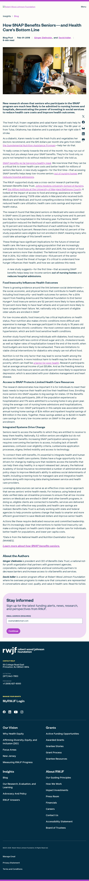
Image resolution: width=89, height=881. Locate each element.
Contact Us (52, 815)
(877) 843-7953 (10, 676)
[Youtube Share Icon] (16, 712)
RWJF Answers (11, 800)
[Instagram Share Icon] (21, 712)
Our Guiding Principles (58, 777)
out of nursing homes (65, 173)
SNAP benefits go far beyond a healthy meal (27, 163)
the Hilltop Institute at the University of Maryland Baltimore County (44, 189)
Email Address (18, 616)
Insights (8, 771)
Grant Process (54, 752)
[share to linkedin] (83, 134)
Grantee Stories (55, 746)
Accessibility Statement (59, 821)
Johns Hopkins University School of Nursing (59, 185)
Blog (5, 777)
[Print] (83, 139)
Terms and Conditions (12, 869)
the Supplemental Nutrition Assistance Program (29, 145)
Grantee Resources (56, 758)
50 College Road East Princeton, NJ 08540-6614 (16, 666)
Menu (83, 7)
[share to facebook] (83, 122)
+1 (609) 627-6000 (12, 683)
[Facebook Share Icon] (4, 712)
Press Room (52, 796)
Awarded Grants (55, 740)
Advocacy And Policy (15, 793)
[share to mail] (83, 128)
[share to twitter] (83, 116)
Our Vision (10, 727)
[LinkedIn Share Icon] (9, 712)
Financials (51, 802)
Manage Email (9, 856)
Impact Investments (57, 790)
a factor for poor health (46, 363)
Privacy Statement (11, 862)
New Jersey (9, 756)
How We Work (54, 784)
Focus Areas (9, 749)
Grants (51, 727)
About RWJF (55, 771)
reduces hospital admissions (18, 177)
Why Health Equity (13, 733)
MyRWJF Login (14, 701)
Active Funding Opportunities (62, 733)
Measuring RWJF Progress (18, 762)
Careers (50, 809)
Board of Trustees (56, 827)
